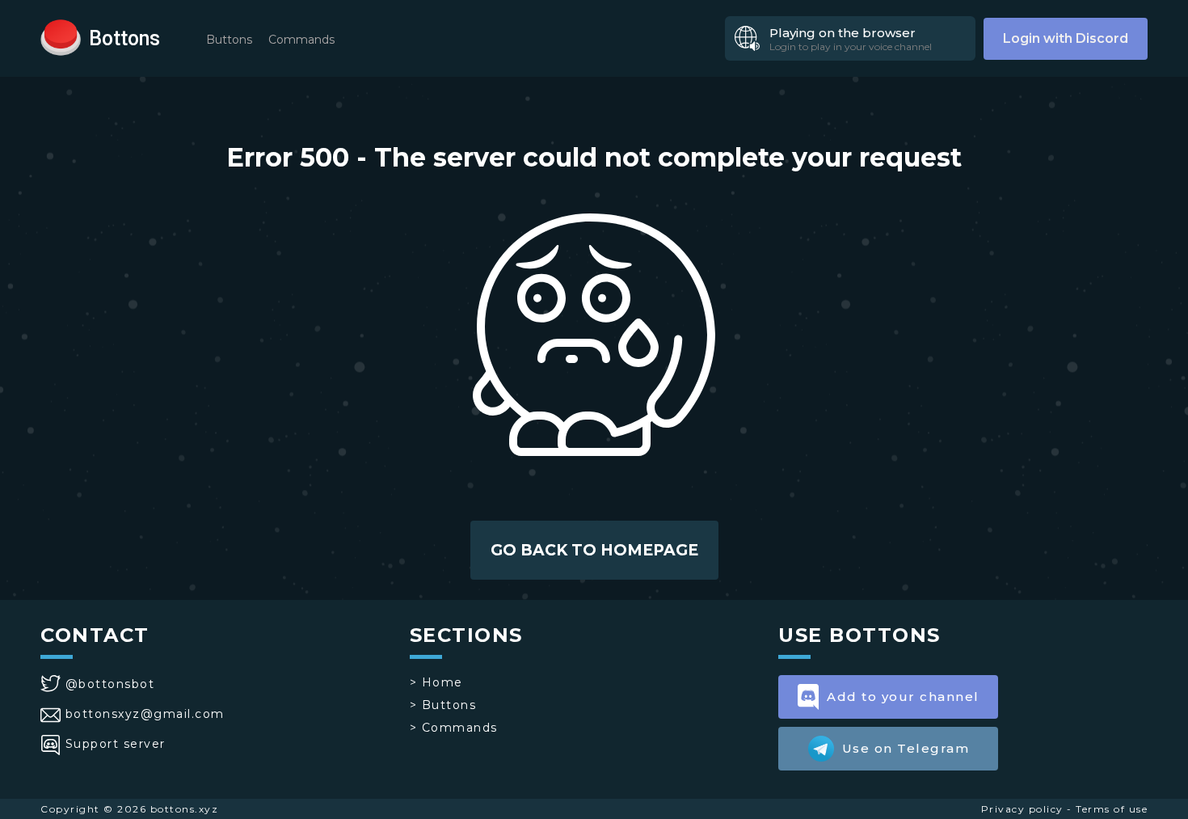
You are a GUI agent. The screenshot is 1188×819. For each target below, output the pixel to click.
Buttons (229, 39)
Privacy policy (1022, 809)
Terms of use (1112, 809)
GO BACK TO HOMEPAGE (594, 550)
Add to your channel (903, 696)
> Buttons (443, 705)
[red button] (60, 36)
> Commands (454, 727)
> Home (436, 682)
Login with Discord (1065, 38)
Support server (115, 744)
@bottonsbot (109, 684)
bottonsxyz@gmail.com (145, 714)
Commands (301, 39)
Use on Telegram (906, 748)
